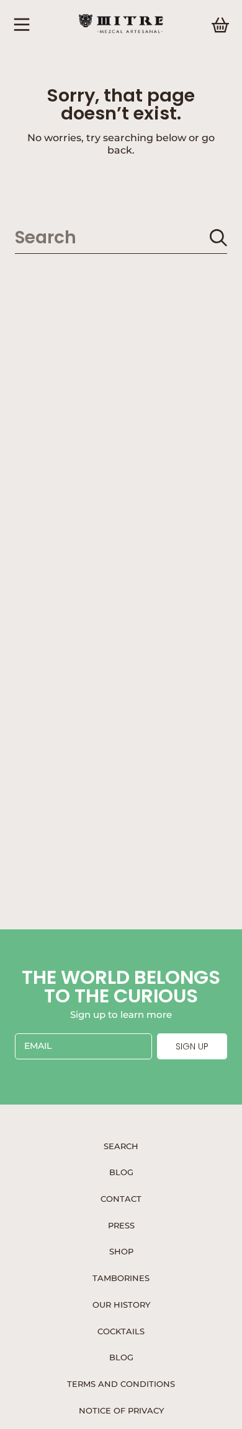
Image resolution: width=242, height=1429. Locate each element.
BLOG (121, 1357)
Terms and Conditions (121, 1384)
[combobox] (121, 237)
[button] (21, 24)
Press (121, 1225)
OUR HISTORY (121, 1305)
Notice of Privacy (121, 1410)
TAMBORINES (121, 1278)
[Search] (218, 237)
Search (121, 1146)
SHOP (121, 1251)
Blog (121, 1172)
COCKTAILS (121, 1331)
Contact (121, 1199)
